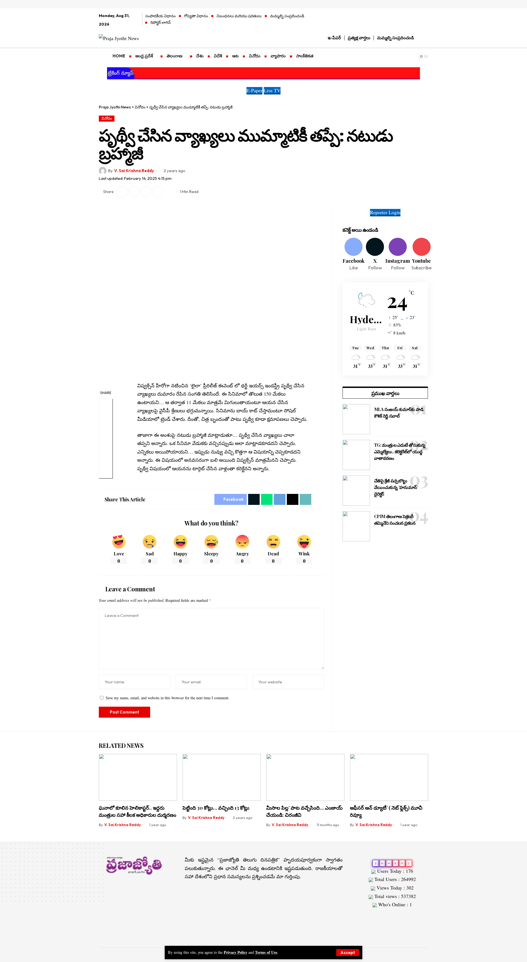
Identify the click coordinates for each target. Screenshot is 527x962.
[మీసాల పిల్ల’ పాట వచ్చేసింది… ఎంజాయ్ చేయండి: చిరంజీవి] (305, 777)
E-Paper (254, 90)
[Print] (157, 191)
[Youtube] (421, 254)
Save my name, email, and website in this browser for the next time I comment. (167, 697)
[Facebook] (402, 20)
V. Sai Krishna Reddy (134, 170)
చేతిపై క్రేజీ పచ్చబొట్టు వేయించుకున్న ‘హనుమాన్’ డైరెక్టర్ (396, 487)
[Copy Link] (146, 191)
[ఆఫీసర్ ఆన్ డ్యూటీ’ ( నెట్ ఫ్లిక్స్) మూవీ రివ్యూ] (389, 777)
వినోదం (107, 118)
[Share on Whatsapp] (105, 431)
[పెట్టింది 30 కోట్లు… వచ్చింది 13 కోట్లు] (222, 777)
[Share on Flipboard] (134, 191)
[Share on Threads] (292, 499)
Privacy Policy (235, 952)
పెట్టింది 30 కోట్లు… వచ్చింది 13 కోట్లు (216, 807)
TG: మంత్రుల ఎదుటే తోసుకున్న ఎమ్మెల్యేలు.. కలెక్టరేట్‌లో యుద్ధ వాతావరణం (399, 451)
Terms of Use (266, 952)
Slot (360, 915)
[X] (410, 20)
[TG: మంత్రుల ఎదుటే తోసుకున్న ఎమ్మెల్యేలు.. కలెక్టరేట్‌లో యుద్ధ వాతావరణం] (356, 455)
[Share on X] (122, 191)
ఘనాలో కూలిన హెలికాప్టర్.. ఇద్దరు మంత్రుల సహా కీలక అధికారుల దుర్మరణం (137, 811)
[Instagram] (425, 20)
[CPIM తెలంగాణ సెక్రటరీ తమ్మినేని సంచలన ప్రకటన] (356, 526)
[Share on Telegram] (105, 444)
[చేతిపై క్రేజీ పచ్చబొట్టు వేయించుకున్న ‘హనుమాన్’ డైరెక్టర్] (356, 491)
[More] (169, 191)
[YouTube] (418, 20)
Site (370, 915)
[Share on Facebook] (105, 405)
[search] (424, 38)
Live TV (272, 90)
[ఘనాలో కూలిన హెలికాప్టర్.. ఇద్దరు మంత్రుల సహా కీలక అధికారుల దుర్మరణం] (138, 777)
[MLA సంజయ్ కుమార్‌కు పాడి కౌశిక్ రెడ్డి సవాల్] (356, 419)
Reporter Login (385, 212)
